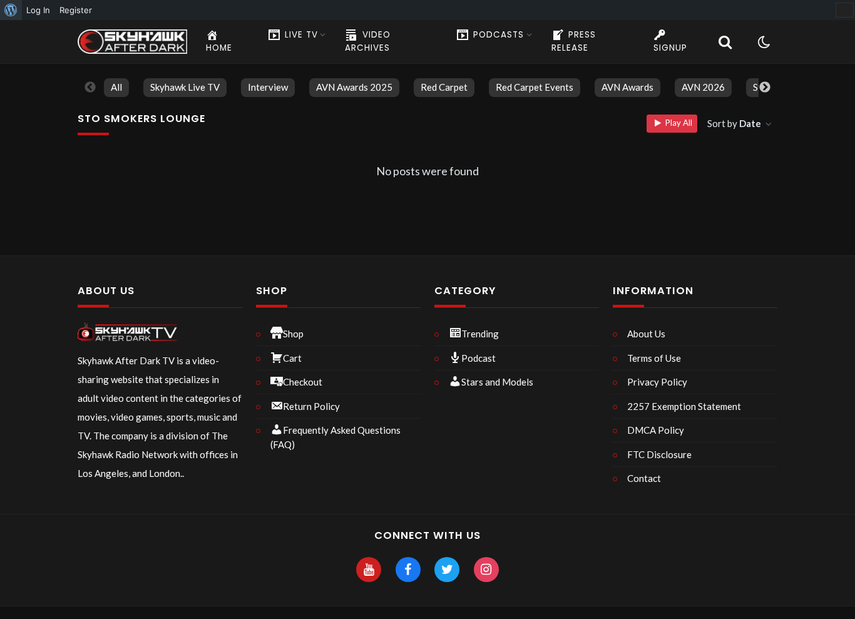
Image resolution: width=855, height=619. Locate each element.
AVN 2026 (703, 87)
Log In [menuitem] (38, 10)
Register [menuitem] (75, 10)
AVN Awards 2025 (354, 87)
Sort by (734, 123)
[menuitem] (11, 10)
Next (765, 87)
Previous (90, 87)
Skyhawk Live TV (185, 87)
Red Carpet (444, 87)
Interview (268, 87)
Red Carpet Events (534, 87)
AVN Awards (627, 87)
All (116, 87)
